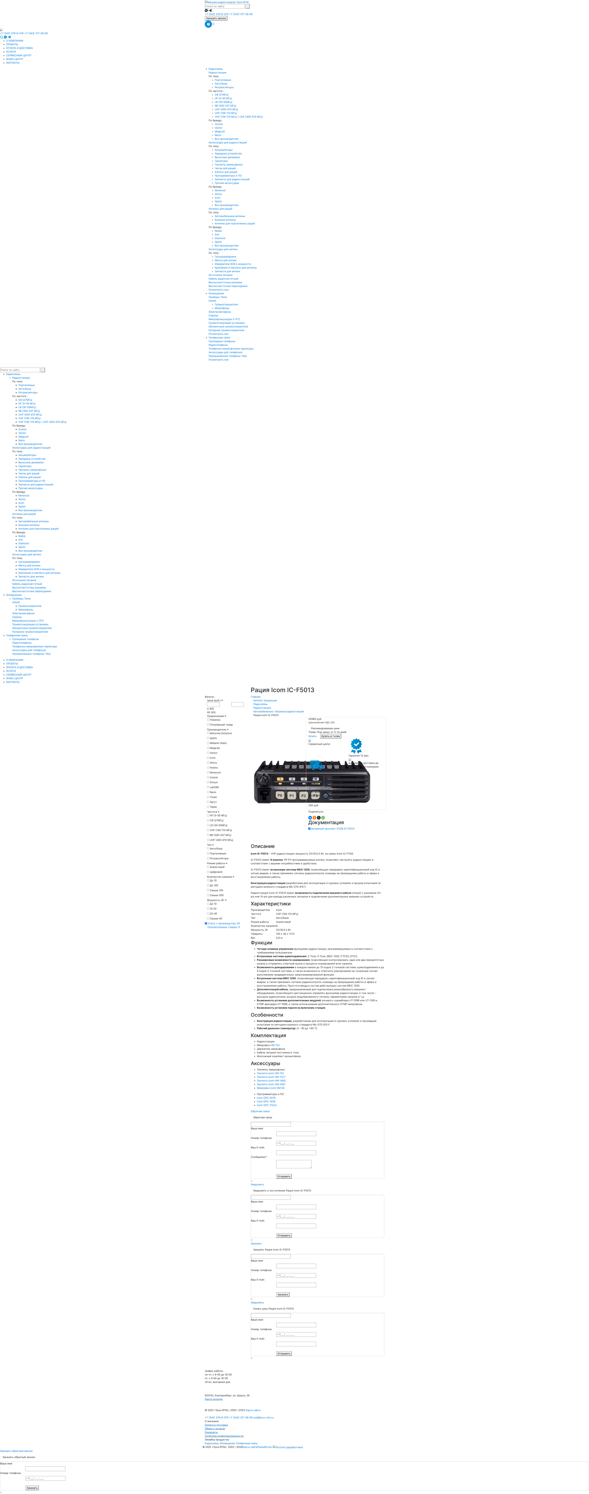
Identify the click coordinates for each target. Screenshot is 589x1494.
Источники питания (221, 275)
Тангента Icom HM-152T (271, 1076)
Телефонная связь (219, 337)
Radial (218, 230)
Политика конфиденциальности (224, 1435)
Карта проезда (214, 1399)
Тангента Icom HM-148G (271, 1080)
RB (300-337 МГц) (225, 105)
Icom (217, 197)
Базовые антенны (225, 219)
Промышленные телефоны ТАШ (228, 355)
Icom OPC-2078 (266, 1097)
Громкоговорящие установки (227, 322)
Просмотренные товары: (223, 927)
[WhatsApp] (323, 818)
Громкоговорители (226, 304)
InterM (212, 300)
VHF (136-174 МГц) (226, 113)
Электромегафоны (220, 311)
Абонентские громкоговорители (228, 326)
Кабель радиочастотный (223, 278)
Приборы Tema (218, 297)
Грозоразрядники (225, 256)
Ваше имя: (257, 1128)
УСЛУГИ (11, 51)
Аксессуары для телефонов (225, 352)
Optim (218, 201)
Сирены (213, 315)
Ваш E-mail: (258, 1147)
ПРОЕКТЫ (12, 44)
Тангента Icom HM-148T (271, 1084)
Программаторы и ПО (228, 175)
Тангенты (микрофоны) (229, 164)
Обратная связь (260, 1111)
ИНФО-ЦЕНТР (14, 59)
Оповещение (216, 293)
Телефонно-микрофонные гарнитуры (231, 348)
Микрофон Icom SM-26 (271, 1087)
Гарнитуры (221, 160)
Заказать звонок (216, 18)
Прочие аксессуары (227, 182)
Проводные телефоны (222, 341)
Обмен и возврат (215, 1428)
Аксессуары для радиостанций (228, 142)
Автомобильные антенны (230, 216)
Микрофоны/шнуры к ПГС (224, 319)
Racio (218, 135)
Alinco (218, 194)
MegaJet (220, 131)
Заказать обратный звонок (16, 1450)
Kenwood (220, 190)
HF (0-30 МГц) (223, 98)
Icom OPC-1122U (267, 1105)
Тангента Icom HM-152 (270, 1073)
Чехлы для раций (225, 168)
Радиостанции (217, 72)
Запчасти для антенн (227, 271)
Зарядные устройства (228, 153)
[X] (319, 818)
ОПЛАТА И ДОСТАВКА (19, 48)
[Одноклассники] (314, 818)
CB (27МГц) (222, 94)
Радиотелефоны (218, 344)
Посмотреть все (219, 289)
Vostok (219, 124)
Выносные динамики (227, 157)
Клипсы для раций (226, 171)
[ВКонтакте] (310, 818)
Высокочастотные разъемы (225, 282)
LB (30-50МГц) (223, 102)
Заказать (256, 1243)
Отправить (284, 1176)
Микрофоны (222, 308)
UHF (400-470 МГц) (226, 109)
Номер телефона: (261, 1137)
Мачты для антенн (226, 260)
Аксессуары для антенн (223, 249)
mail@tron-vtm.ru (263, 1417)
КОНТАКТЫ (12, 62)
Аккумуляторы (224, 149)
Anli (217, 234)
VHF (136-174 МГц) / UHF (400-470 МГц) (239, 116)
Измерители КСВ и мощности (233, 263)
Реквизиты (211, 1432)
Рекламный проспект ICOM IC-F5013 (332, 828)
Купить (313, 736)
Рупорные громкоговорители (226, 330)
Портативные (223, 79)
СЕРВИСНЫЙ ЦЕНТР (18, 55)
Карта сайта (253, 1410)
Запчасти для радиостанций (232, 179)
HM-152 (275, 1045)
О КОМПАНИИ (14, 40)
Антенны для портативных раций (235, 223)
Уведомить (257, 1184)
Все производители (227, 138)
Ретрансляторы (224, 87)
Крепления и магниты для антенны (236, 267)
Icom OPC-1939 (266, 1101)
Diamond (220, 238)
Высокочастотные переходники (228, 286)
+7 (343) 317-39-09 (240, 14)
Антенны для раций (220, 208)
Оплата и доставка (216, 1424)
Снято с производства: (223, 923)
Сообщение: (259, 1156)
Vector (218, 127)
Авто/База (221, 83)
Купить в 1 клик (330, 736)
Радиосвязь (216, 68)
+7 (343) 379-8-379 (216, 14)
